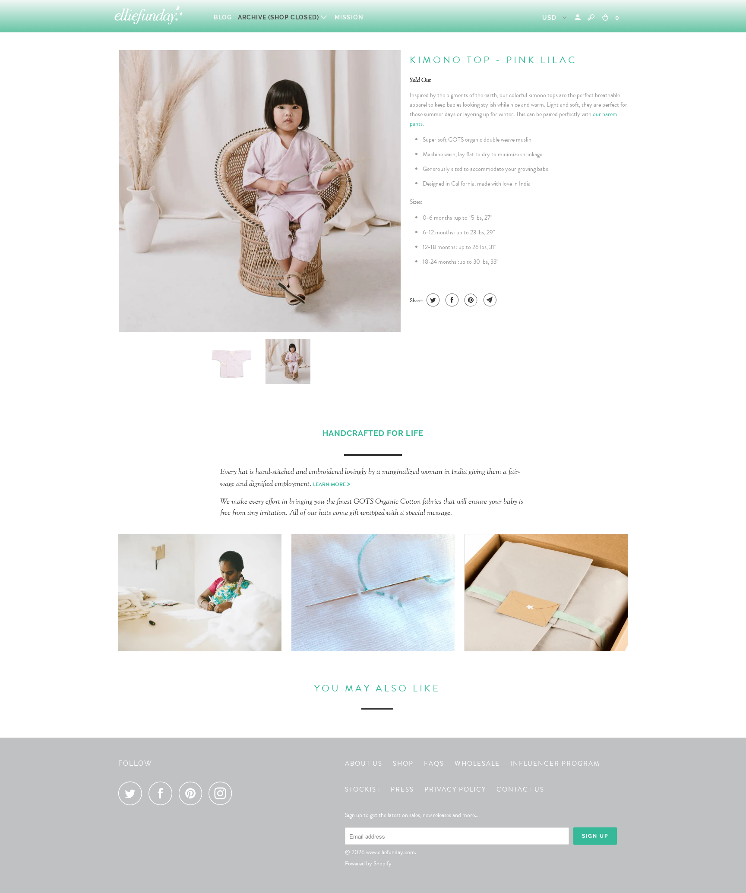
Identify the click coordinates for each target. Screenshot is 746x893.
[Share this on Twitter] (431, 299)
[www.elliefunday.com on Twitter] (132, 793)
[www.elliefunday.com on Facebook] (163, 793)
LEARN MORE (332, 484)
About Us (363, 763)
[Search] (591, 17)
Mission (349, 17)
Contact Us (520, 789)
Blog (223, 17)
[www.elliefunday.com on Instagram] (223, 793)
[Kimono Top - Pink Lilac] (259, 191)
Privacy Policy (455, 789)
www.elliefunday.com (390, 852)
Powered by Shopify (368, 863)
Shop (403, 763)
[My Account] (578, 17)
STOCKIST (362, 789)
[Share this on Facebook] (450, 299)
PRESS (402, 789)
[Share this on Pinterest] (469, 299)
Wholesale (477, 763)
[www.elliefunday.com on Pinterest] (193, 793)
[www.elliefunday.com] (158, 16)
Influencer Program (555, 763)
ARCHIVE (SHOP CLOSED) (279, 17)
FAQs (434, 763)
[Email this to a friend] (488, 299)
